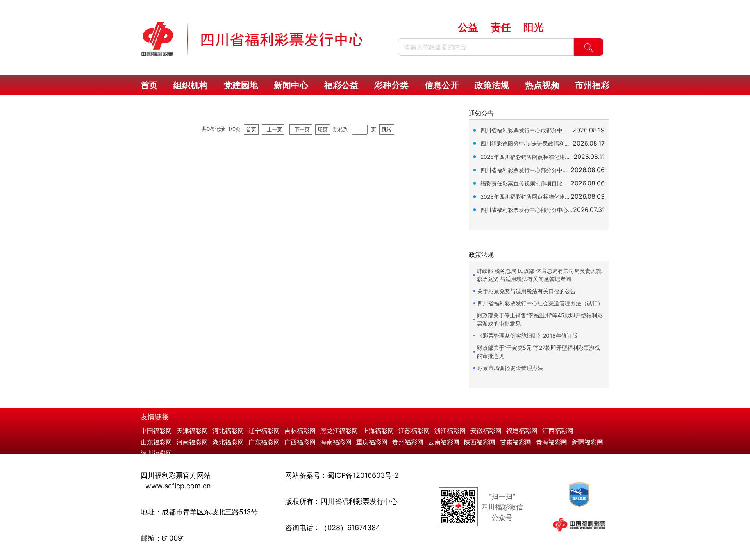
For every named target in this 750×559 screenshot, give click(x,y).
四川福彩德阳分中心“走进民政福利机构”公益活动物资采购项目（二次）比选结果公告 (526, 143)
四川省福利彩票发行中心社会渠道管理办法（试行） (540, 303)
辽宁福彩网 (264, 430)
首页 (149, 85)
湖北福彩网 (228, 442)
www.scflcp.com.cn (178, 486)
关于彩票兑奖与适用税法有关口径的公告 (526, 291)
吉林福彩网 (300, 430)
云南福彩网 (443, 442)
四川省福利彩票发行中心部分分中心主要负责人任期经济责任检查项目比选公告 (526, 210)
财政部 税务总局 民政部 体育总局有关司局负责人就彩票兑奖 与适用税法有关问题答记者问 (539, 274)
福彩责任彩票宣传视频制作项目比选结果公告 (525, 183)
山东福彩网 (156, 442)
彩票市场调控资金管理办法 (510, 368)
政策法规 (492, 85)
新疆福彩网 (587, 442)
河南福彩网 (192, 442)
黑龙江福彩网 (339, 430)
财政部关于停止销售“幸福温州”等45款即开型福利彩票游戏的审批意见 (540, 319)
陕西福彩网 (479, 442)
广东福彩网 (264, 442)
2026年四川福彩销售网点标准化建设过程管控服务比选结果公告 (526, 156)
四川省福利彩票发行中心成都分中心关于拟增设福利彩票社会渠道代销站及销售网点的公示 (526, 130)
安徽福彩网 (486, 430)
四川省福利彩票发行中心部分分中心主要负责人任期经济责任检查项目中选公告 (525, 170)
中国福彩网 (156, 430)
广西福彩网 (300, 442)
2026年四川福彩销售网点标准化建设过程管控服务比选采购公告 (525, 196)
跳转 (387, 129)
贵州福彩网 (407, 442)
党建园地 (241, 85)
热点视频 (542, 85)
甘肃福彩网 (515, 442)
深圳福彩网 (156, 453)
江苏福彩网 (414, 430)
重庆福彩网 (372, 442)
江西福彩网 (557, 430)
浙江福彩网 (450, 430)
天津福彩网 (192, 430)
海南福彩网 (336, 442)
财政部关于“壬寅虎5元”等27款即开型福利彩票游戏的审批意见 (538, 351)
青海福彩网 (551, 442)
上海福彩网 (378, 430)
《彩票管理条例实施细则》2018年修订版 (527, 335)
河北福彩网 (228, 430)
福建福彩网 (522, 430)
